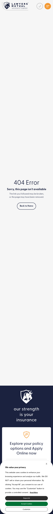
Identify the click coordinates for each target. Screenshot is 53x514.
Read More (34, 492)
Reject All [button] (26, 498)
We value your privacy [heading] (15, 468)
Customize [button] (26, 509)
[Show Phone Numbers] (40, 6)
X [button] (46, 464)
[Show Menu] (48, 6)
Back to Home (26, 206)
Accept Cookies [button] (26, 504)
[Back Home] (16, 5)
